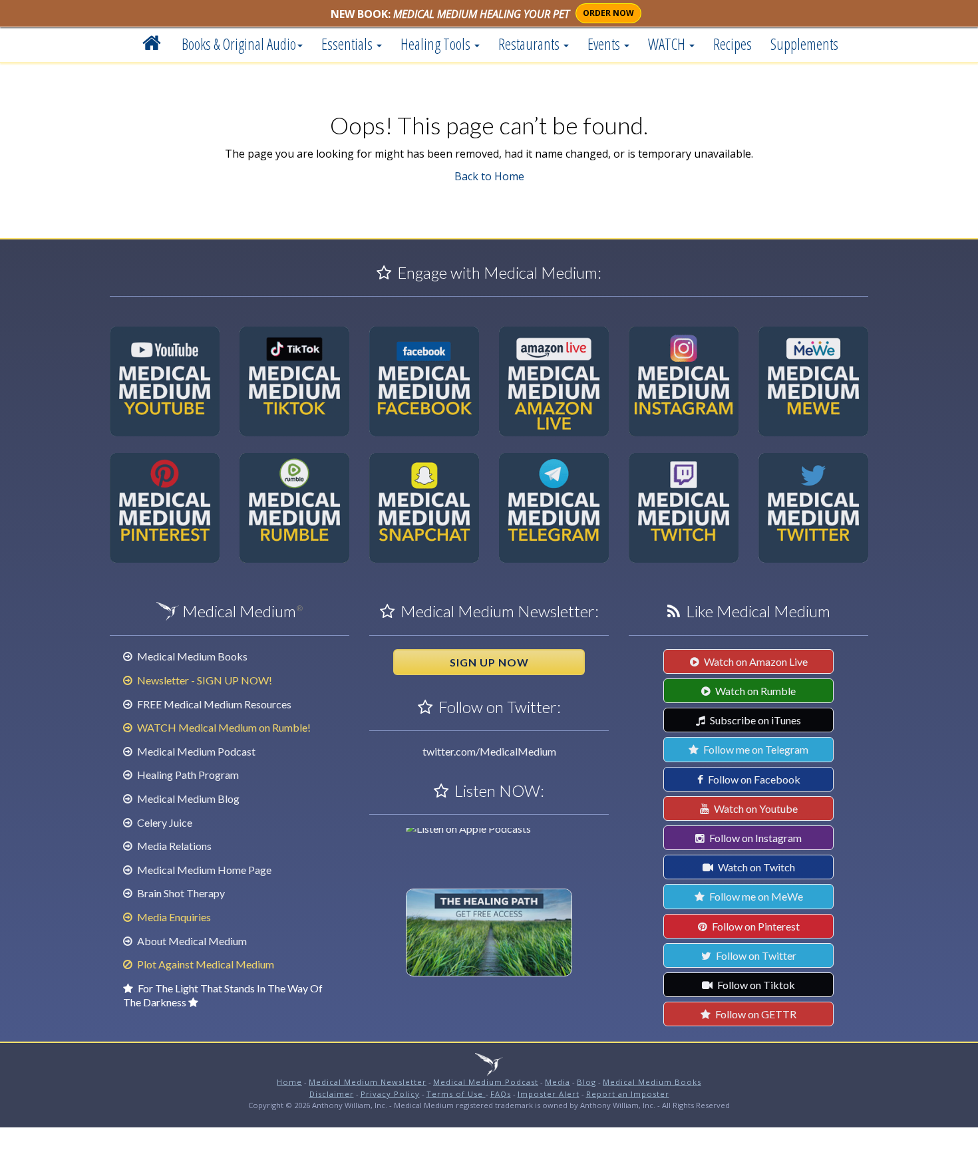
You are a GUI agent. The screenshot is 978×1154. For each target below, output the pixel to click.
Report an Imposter (627, 1094)
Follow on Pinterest (755, 926)
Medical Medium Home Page (203, 869)
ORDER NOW (608, 13)
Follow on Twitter (755, 955)
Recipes (732, 44)
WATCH (668, 44)
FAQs (500, 1094)
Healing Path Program (187, 774)
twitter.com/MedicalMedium (489, 751)
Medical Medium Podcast (195, 751)
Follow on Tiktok (755, 984)
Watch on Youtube (755, 808)
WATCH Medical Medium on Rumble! (223, 727)
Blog (586, 1082)
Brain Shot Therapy (180, 893)
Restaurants (530, 44)
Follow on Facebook (753, 779)
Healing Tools (437, 44)
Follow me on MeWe (755, 896)
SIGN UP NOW (489, 662)
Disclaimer (331, 1094)
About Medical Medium (191, 941)
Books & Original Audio (239, 44)
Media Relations (173, 845)
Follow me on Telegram (754, 749)
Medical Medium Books (191, 656)
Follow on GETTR (754, 1014)
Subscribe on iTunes (754, 720)
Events (605, 44)
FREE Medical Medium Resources (213, 704)
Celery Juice (163, 822)
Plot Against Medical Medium (204, 964)
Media (557, 1082)
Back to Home (489, 176)
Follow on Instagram (754, 837)
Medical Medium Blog (187, 798)
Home (289, 1082)
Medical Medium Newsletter (367, 1082)
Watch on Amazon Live (755, 661)
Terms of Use (456, 1094)
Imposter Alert (548, 1094)
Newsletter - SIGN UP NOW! (203, 680)
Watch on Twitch (755, 867)
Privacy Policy (390, 1094)
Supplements (804, 44)
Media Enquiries (173, 917)
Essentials (348, 44)
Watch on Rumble (754, 690)
